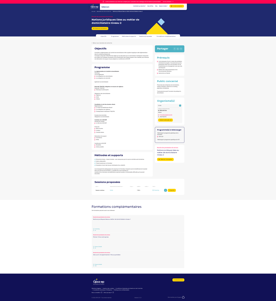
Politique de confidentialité (121, 290)
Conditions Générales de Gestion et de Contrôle (129, 288)
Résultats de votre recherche (104, 11)
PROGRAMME (115, 36)
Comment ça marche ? (139, 6)
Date (97, 186)
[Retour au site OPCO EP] (94, 7)
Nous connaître (96, 292)
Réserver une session (101, 28)
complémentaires (166, 36)
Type (153, 186)
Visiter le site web (164, 120)
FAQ (156, 6)
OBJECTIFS (103, 36)
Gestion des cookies (108, 288)
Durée (138, 186)
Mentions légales (96, 288)
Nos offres (150, 6)
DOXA (159, 105)
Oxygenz (179, 297)
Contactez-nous (178, 279)
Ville (131, 186)
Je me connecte (167, 1)
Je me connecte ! (177, 6)
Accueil (93, 11)
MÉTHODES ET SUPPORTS (129, 36)
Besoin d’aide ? (163, 6)
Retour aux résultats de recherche (102, 43)
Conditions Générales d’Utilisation (102, 290)
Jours (146, 186)
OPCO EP (161, 136)
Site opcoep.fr (108, 292)
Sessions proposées (145, 36)
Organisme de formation (116, 186)
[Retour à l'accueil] (105, 7)
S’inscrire (171, 190)
